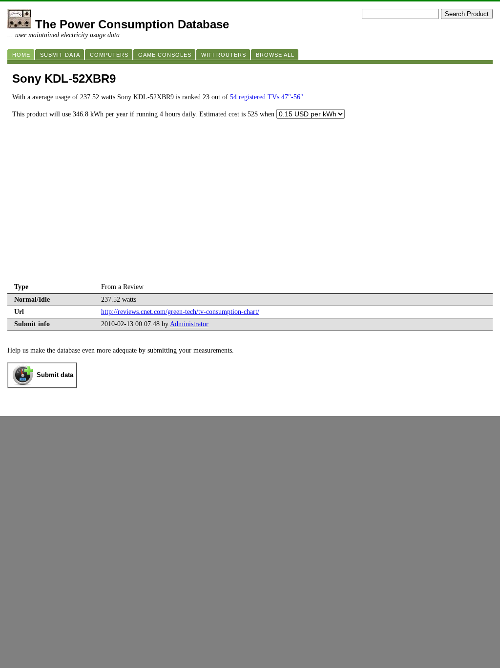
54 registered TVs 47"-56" (266, 97)
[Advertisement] (250, 207)
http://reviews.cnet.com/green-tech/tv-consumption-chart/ (180, 311)
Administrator (189, 324)
